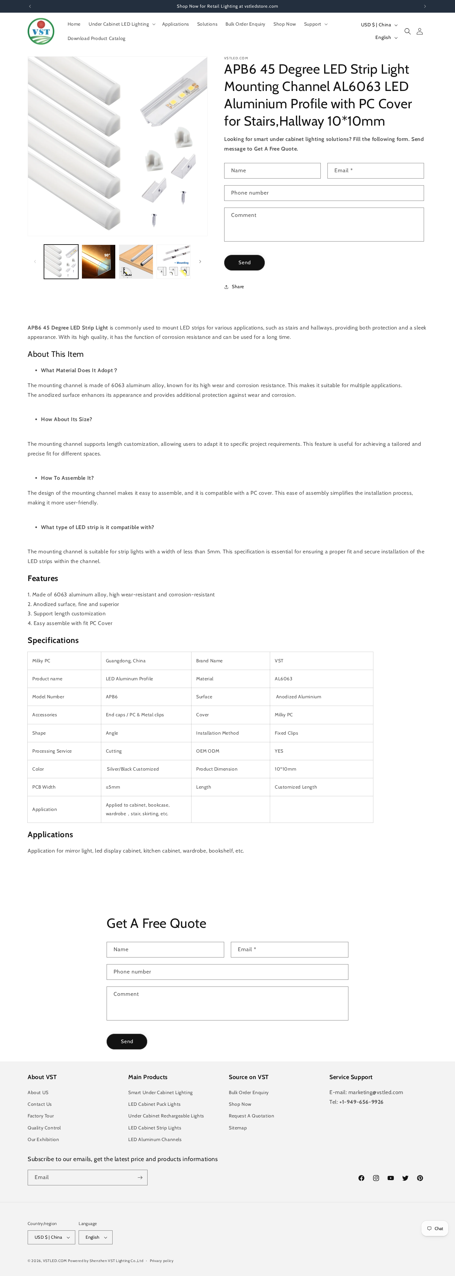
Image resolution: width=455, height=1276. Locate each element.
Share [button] (238, 287)
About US (38, 1092)
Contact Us (40, 1104)
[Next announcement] (425, 6)
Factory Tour (41, 1116)
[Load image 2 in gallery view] (99, 262)
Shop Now (240, 1104)
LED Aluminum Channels (155, 1139)
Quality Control (44, 1128)
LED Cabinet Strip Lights (154, 1128)
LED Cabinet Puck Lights (154, 1104)
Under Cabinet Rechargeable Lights (166, 1116)
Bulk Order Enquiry (249, 1092)
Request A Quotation (251, 1116)
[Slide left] (35, 261)
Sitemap (238, 1128)
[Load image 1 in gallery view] (61, 262)
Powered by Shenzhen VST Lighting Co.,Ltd (105, 1260)
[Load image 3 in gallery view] (136, 262)
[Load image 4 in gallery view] (174, 262)
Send (244, 263)
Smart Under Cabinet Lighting (160, 1092)
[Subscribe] (140, 1177)
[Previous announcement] (30, 6)
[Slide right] (200, 261)
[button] (121, 24)
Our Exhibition (43, 1139)
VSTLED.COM (55, 1260)
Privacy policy (162, 1260)
